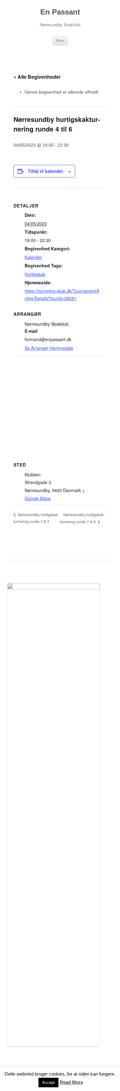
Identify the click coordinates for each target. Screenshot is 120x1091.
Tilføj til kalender (45, 171)
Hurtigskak (35, 274)
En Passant (60, 12)
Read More (71, 1082)
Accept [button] (48, 1082)
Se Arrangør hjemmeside (49, 348)
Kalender (33, 257)
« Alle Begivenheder (37, 76)
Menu (60, 40)
